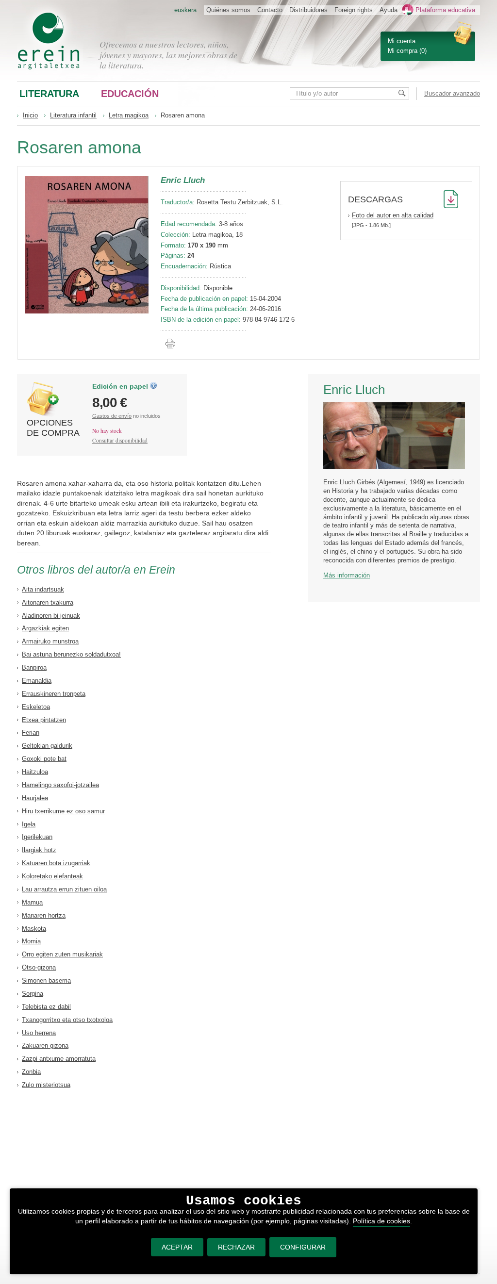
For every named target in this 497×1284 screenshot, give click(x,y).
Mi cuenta (401, 41)
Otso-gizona (39, 967)
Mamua (32, 902)
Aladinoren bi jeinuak (51, 615)
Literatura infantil (73, 115)
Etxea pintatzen (44, 720)
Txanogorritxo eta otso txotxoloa (67, 1019)
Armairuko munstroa (50, 641)
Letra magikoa (129, 115)
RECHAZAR (236, 1247)
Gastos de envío (112, 416)
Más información (346, 575)
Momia (31, 941)
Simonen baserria (46, 980)
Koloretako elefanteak (52, 876)
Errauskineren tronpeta (53, 693)
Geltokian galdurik (47, 745)
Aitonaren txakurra (47, 602)
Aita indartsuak (43, 589)
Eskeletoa (36, 706)
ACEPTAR (177, 1247)
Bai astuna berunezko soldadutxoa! (71, 654)
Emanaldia (36, 680)
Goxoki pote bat (44, 758)
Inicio (30, 115)
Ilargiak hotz (39, 850)
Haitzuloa (35, 771)
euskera (185, 10)
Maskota (34, 928)
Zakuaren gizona (45, 1045)
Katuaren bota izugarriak (56, 863)
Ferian (30, 732)
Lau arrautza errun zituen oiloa (64, 889)
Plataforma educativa (445, 10)
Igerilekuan (37, 836)
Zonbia (31, 1071)
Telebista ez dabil (46, 1006)
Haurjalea (35, 798)
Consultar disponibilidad (120, 440)
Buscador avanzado (452, 93)
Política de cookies (381, 1221)
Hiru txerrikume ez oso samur (63, 811)
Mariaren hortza (44, 915)
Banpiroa (34, 667)
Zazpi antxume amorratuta (59, 1058)
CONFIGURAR (303, 1247)
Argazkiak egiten (45, 628)
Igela (28, 824)
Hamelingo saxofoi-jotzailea (60, 785)
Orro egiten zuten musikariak (62, 954)
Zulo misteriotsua (46, 1084)
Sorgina (32, 993)
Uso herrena (39, 1033)
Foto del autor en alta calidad (392, 215)
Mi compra (402, 50)
